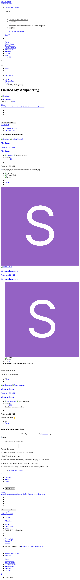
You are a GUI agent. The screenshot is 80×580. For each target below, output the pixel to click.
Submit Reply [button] (10, 488)
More (7, 55)
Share (3, 105)
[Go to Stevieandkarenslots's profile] (40, 265)
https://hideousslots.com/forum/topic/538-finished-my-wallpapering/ (23, 107)
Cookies (7, 543)
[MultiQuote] (6, 378)
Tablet (7, 479)
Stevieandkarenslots (9, 271)
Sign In (12, 28)
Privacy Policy (10, 539)
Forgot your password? (16, 31)
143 (10, 405)
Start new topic (10, 130)
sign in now (44, 434)
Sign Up (8, 35)
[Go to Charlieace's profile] (5, 96)
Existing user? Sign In (12, 7)
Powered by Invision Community (32, 546)
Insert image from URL (17, 470)
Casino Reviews (10, 48)
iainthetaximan (7, 389)
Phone (7, 481)
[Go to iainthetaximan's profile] (6, 385)
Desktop (8, 477)
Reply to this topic (11, 128)
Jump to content (6, 2)
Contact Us (8, 541)
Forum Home (9, 44)
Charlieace (7, 99)
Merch (14, 101)
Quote (7, 182)
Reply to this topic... (7, 449)
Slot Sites (8, 51)
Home (7, 42)
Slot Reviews (9, 49)
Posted (8, 147)
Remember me (14, 26)
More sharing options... (9, 123)
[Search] (1, 65)
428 (10, 159)
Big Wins (8, 53)
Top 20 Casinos (10, 46)
